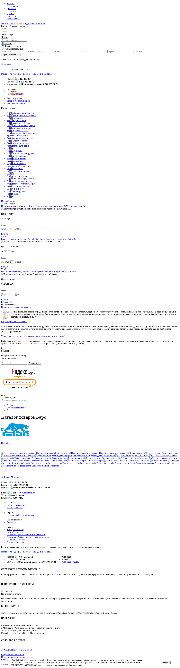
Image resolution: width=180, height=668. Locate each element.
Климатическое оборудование (21, 133)
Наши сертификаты (16, 505)
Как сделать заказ (15, 529)
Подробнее (6, 443)
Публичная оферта (16, 539)
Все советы (6, 302)
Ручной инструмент (16, 158)
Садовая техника (15, 161)
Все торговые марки (16, 408)
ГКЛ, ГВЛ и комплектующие (21, 125)
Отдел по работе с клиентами (21, 515)
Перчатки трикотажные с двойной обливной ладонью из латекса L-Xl (43, 206)
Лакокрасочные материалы (20, 138)
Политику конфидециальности (26, 665)
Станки (10, 173)
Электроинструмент (16, 191)
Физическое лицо (13, 46)
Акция (10, 196)
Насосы (10, 148)
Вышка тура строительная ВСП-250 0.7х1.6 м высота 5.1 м (38, 239)
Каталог (10, 3)
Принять (165, 663)
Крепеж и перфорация (17, 135)
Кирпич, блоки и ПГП (17, 130)
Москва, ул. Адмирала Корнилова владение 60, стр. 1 (26, 74)
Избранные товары (16, 103)
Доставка (11, 8)
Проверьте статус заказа (18, 101)
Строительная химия (17, 176)
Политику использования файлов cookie (63, 665)
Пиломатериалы (14, 151)
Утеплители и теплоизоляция (21, 184)
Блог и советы (13, 18)
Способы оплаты (15, 532)
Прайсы (10, 13)
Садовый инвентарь (16, 163)
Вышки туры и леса (16, 120)
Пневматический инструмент (21, 153)
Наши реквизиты (15, 507)
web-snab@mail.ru (26, 493)
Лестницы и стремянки (18, 143)
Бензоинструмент (15, 118)
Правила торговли (15, 542)
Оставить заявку (15, 94)
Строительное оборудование (20, 178)
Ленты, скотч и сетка (17, 141)
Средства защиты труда (18, 171)
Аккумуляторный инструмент (21, 115)
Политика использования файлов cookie (26, 534)
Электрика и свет (15, 189)
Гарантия (11, 11)
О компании (13, 6)
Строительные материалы (19, 181)
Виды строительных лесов (14, 321)
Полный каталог (9, 201)
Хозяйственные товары (18, 186)
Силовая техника (15, 168)
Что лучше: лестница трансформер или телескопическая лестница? (33, 336)
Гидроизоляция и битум (18, 123)
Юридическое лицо (14, 49)
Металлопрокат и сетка (18, 146)
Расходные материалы (17, 156)
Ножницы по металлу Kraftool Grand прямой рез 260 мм (38, 271)
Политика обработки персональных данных (28, 537)
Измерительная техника (18, 128)
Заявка (19, 23)
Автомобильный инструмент (21, 113)
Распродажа (12, 194)
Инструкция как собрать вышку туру (19, 307)
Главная (10, 405)
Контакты (11, 16)
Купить (4, 234)
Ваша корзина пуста (17, 98)
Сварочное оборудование (19, 166)
